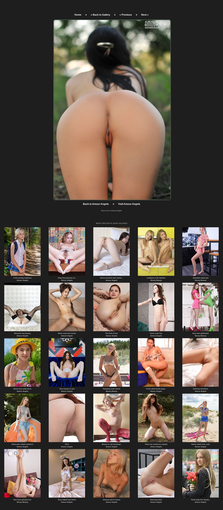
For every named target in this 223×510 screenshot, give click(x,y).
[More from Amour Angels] (112, 199)
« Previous (126, 14)
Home (77, 14)
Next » (145, 14)
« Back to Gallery (100, 14)
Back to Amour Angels (96, 204)
